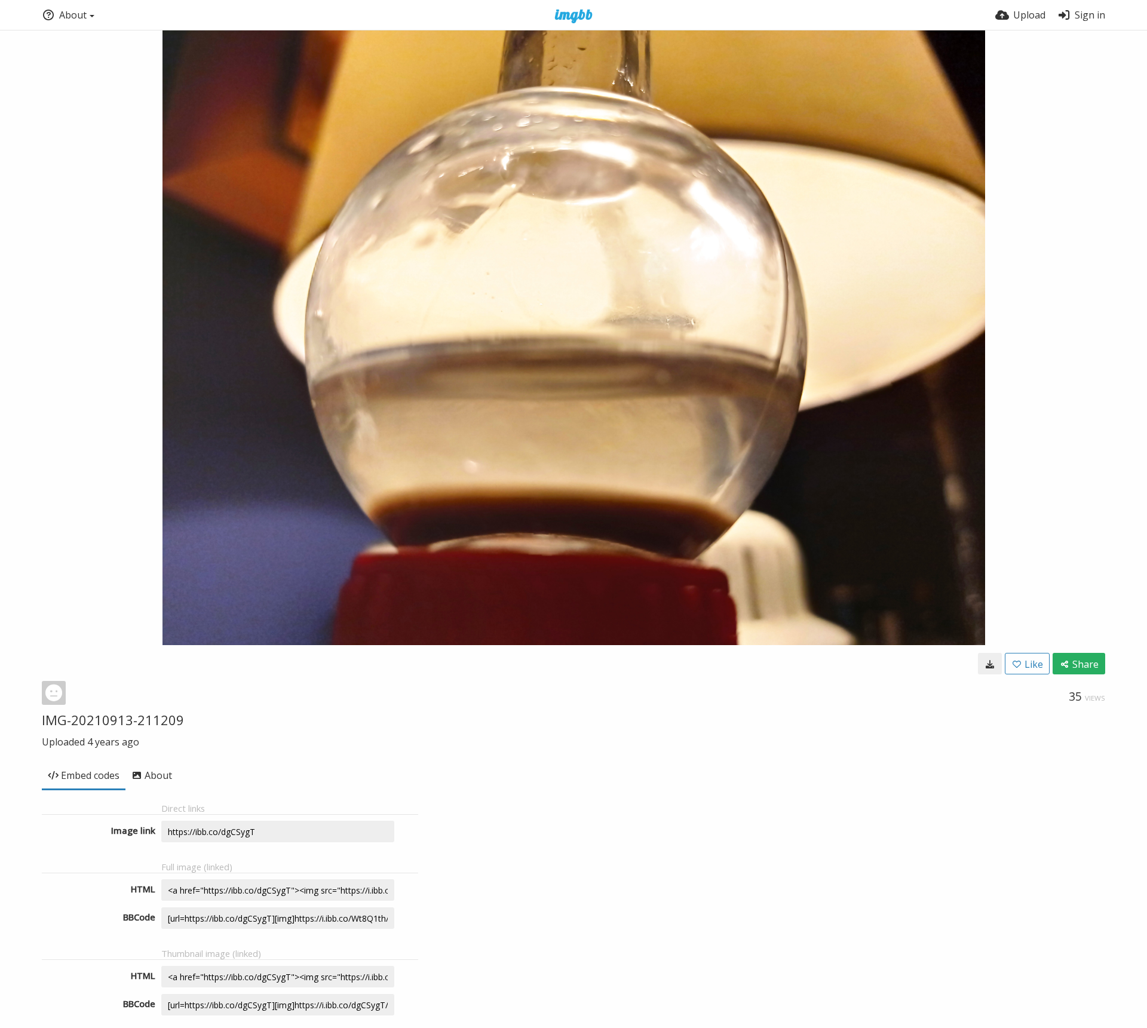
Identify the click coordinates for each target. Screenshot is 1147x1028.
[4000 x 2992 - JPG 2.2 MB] (990, 663)
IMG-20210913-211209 (113, 720)
